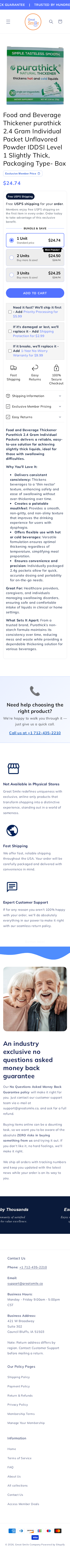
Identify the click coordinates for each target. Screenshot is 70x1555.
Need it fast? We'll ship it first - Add (37, 311)
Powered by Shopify (53, 1544)
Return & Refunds (20, 1395)
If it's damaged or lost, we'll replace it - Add (36, 331)
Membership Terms (21, 1414)
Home (11, 1449)
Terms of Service (19, 1458)
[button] (8, 21)
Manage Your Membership (26, 1423)
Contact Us (15, 1495)
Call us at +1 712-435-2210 (35, 732)
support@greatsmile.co (25, 1283)
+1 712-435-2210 (33, 1267)
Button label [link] (35, 942)
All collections (17, 1485)
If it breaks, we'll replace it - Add (36, 350)
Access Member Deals (23, 1504)
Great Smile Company (28, 1544)
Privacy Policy (17, 1404)
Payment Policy (18, 1386)
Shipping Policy (18, 1377)
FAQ (10, 1467)
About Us (14, 1476)
